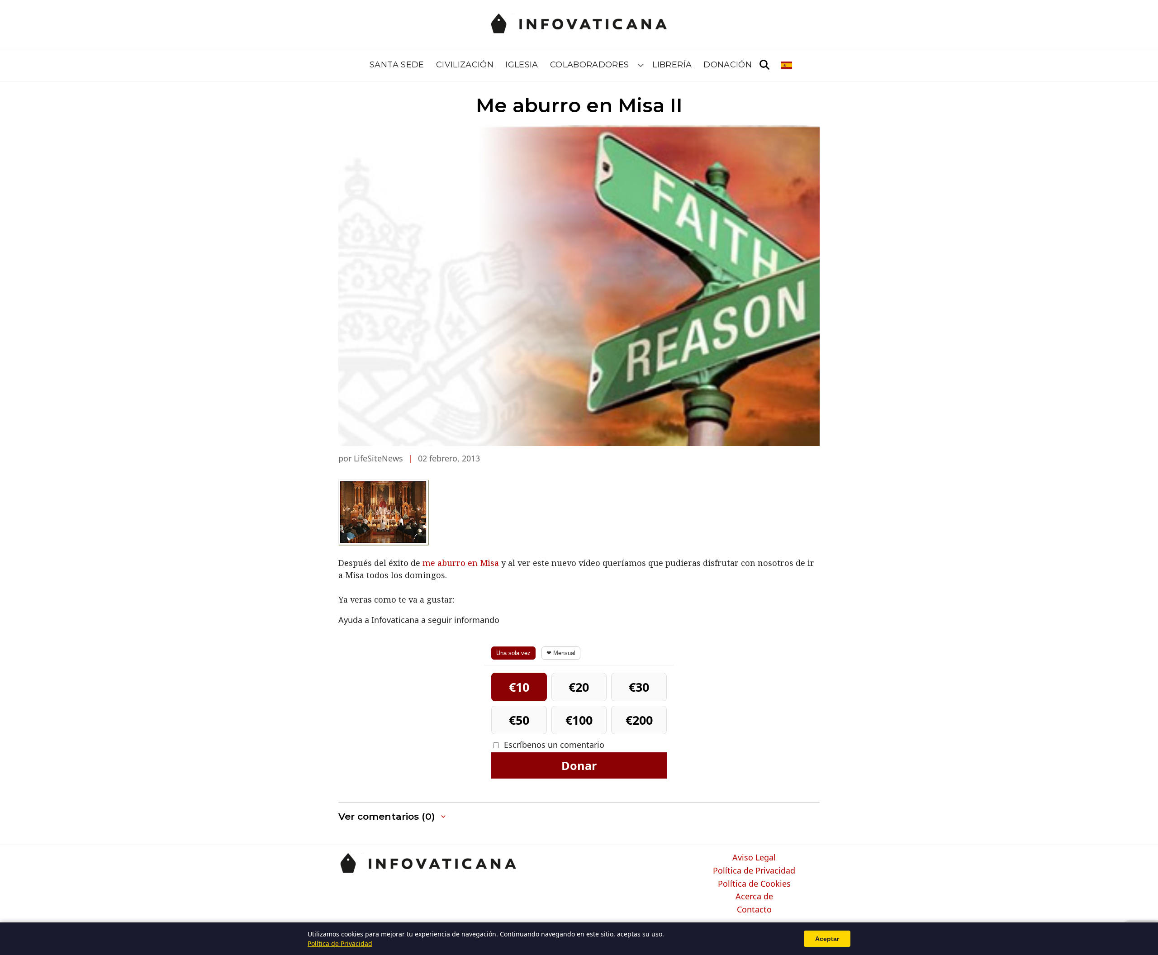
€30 (639, 687)
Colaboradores (589, 65)
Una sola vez (513, 653)
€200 (639, 720)
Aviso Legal (754, 857)
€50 (519, 720)
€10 (519, 687)
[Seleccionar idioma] (787, 65)
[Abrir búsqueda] (764, 65)
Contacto (754, 909)
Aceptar (827, 938)
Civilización (465, 65)
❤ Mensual (560, 653)
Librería (672, 65)
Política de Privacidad (754, 870)
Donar (579, 765)
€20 (579, 687)
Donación (727, 65)
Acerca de (754, 896)
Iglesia (521, 65)
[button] (392, 816)
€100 (579, 720)
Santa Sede (397, 65)
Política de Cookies (754, 883)
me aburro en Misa (460, 562)
